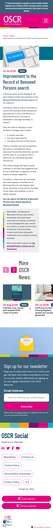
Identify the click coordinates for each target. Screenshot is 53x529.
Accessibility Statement (17, 473)
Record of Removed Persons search (19, 100)
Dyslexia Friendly (29, 506)
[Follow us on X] (8, 448)
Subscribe (26, 406)
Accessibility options (42, 527)
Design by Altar (26, 489)
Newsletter (10, 457)
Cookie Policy (11, 465)
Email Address (13, 391)
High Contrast (29, 498)
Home (5, 36)
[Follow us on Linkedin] (3, 448)
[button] (6, 270)
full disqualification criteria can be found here (21, 246)
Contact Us (27, 457)
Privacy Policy (22, 413)
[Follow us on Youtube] (18, 448)
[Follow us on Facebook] (13, 448)
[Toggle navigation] (45, 20)
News (11, 36)
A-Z (27, 482)
